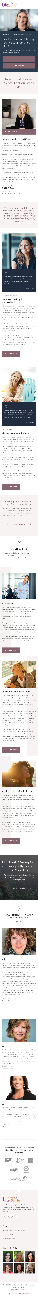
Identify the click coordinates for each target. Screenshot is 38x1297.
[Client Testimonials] (8, 1256)
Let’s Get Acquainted (19, 524)
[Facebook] (4, 1216)
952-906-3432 (9, 1234)
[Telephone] (16, 1216)
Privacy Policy (13, 1293)
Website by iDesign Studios (19, 1289)
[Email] (12, 1216)
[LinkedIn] (8, 1216)
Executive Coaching (19, 59)
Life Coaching (19, 66)
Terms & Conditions (25, 1293)
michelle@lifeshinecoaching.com (15, 1230)
